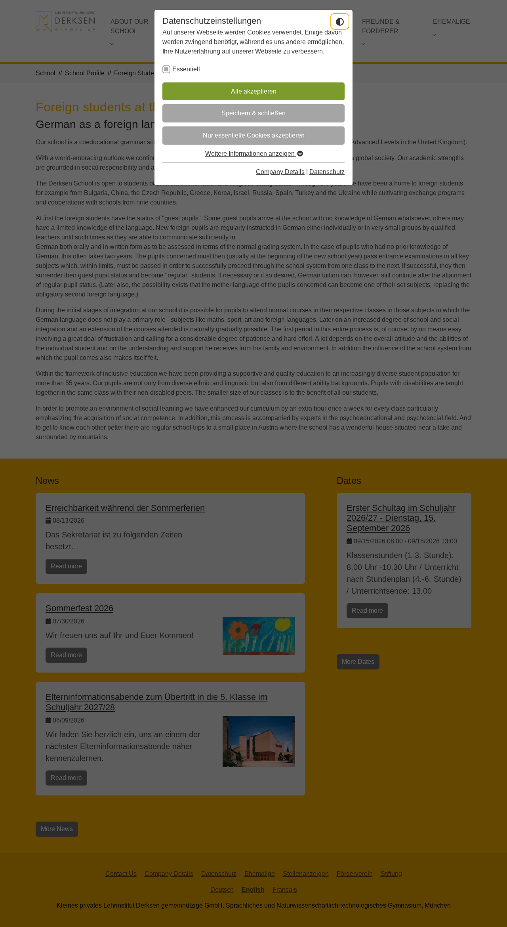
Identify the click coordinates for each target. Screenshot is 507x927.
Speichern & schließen (253, 113)
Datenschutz (327, 171)
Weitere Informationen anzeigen (250, 153)
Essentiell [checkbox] (186, 69)
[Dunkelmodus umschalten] (340, 21)
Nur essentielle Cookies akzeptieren (254, 135)
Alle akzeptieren (253, 91)
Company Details (280, 171)
